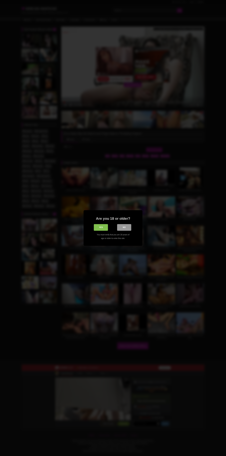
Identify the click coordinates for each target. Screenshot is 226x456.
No (124, 227)
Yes (101, 227)
